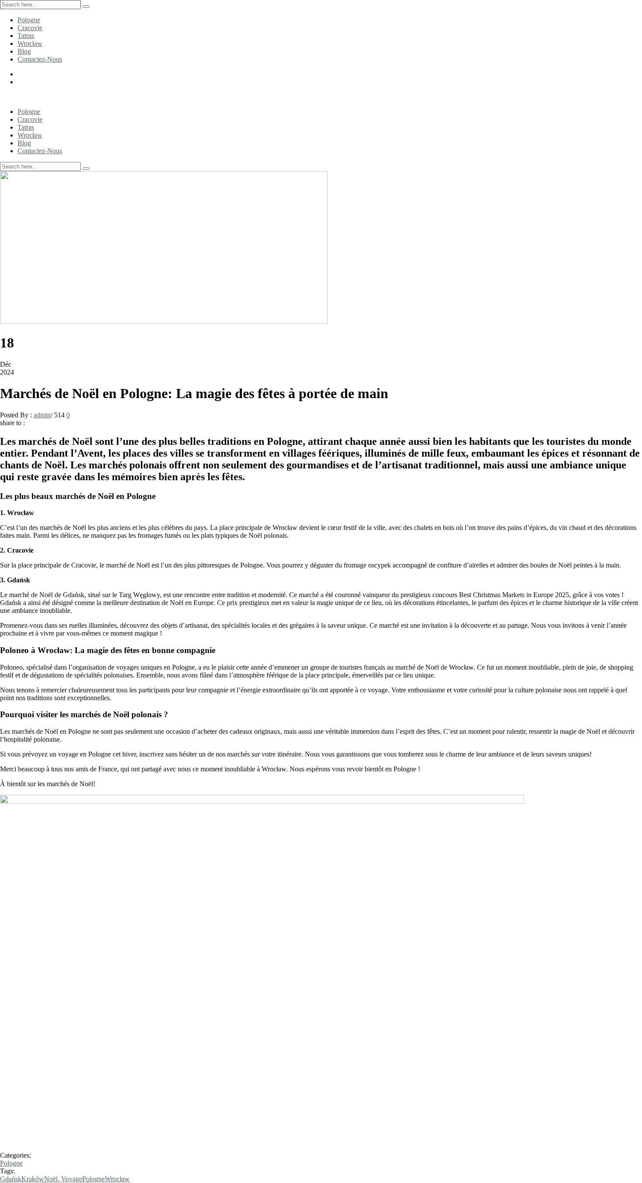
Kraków (32, 1179)
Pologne (28, 20)
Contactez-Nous (39, 59)
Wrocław (29, 43)
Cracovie (29, 27)
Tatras (25, 35)
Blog (24, 51)
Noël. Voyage (63, 1179)
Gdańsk (10, 1179)
